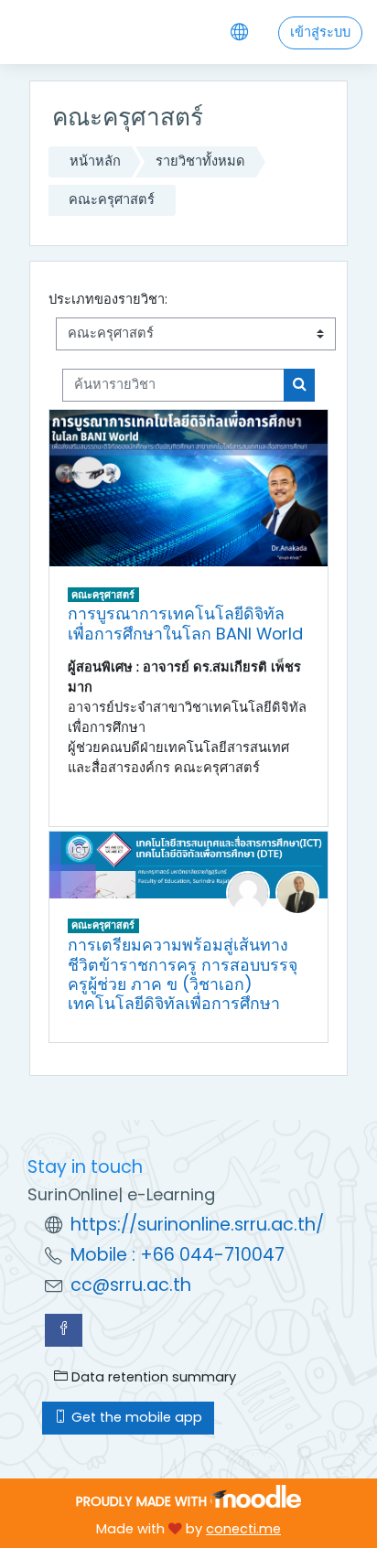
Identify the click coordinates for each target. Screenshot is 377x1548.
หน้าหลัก (95, 161)
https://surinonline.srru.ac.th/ (197, 1224)
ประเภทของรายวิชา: (107, 299)
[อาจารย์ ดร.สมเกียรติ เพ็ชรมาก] (297, 892)
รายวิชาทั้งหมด (200, 161)
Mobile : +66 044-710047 (177, 1254)
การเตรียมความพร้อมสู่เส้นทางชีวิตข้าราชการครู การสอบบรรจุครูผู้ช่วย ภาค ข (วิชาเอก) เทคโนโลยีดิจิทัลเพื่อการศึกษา (182, 974)
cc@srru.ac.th (130, 1285)
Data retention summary (152, 1377)
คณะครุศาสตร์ (112, 199)
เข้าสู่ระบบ (320, 32)
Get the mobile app (135, 1417)
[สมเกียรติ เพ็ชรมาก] (248, 892)
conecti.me (243, 1529)
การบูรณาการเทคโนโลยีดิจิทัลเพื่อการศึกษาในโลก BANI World (185, 623)
